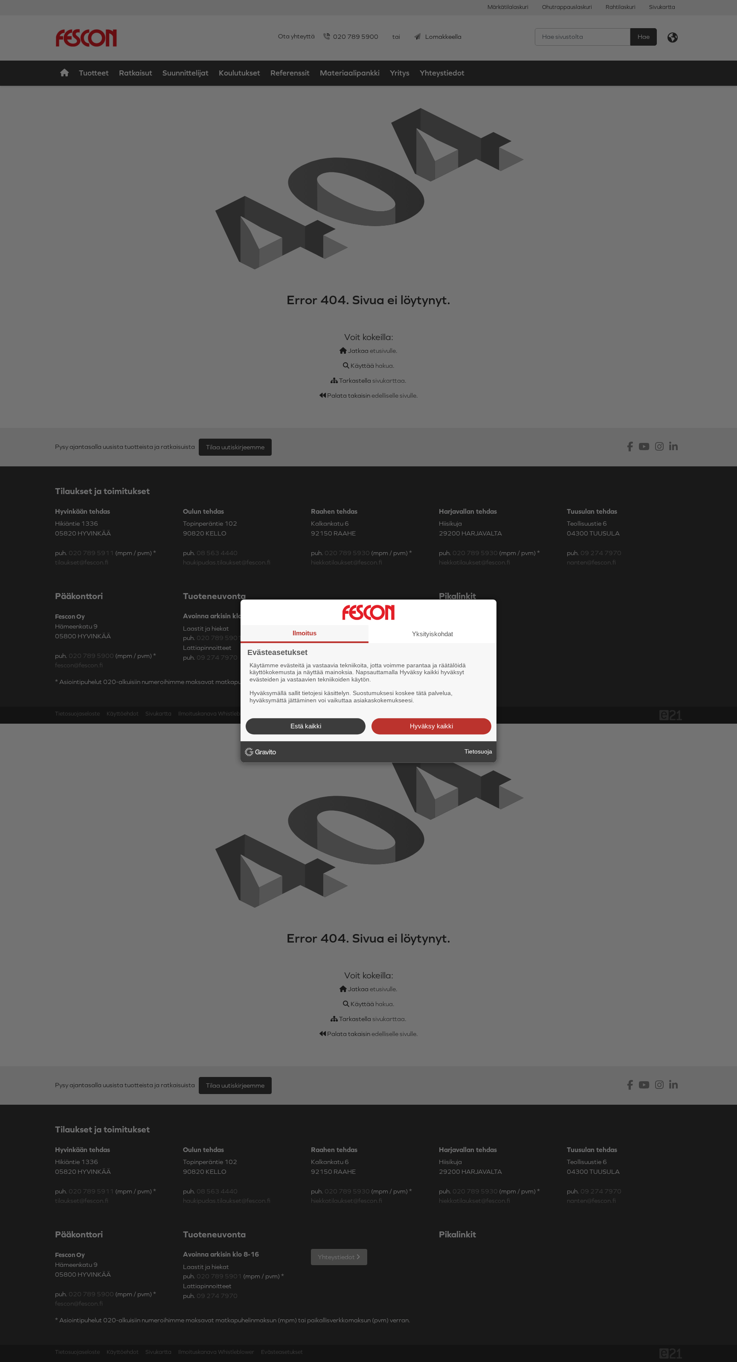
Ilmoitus (304, 633)
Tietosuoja (478, 751)
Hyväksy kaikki (431, 726)
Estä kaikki (305, 726)
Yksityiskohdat (432, 633)
